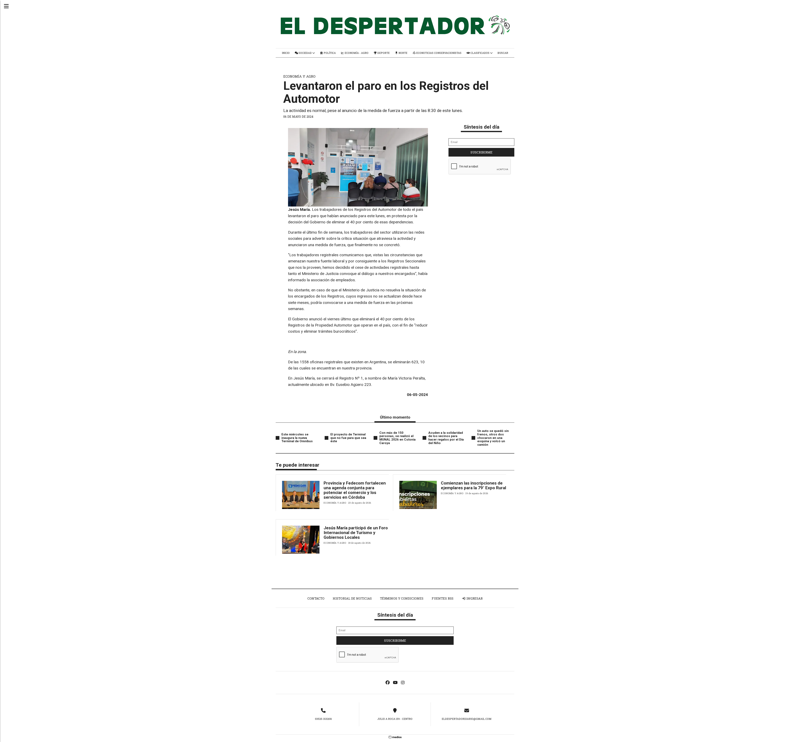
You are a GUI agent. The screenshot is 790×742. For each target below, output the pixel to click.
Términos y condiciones (401, 598)
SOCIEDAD (305, 52)
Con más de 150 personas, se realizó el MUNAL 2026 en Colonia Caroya (397, 438)
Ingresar (474, 598)
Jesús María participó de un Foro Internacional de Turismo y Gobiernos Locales (356, 532)
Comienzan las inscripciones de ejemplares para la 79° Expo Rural (473, 485)
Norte (402, 52)
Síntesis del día (481, 127)
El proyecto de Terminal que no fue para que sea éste (348, 438)
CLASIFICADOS (480, 52)
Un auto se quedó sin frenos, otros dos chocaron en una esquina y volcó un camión (493, 438)
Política (329, 52)
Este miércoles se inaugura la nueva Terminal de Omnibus (297, 438)
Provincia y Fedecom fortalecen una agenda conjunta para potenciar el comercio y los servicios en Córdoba (355, 490)
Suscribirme (482, 152)
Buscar (502, 52)
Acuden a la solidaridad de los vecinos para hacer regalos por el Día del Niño (446, 438)
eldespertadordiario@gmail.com (466, 718)
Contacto (315, 598)
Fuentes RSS (442, 598)
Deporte (383, 52)
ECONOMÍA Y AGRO (299, 76)
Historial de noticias (352, 598)
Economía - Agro (356, 52)
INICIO (286, 52)
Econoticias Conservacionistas (438, 52)
